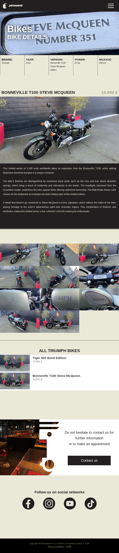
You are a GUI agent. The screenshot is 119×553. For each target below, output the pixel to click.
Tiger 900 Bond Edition (49, 358)
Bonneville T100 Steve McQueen (56, 375)
